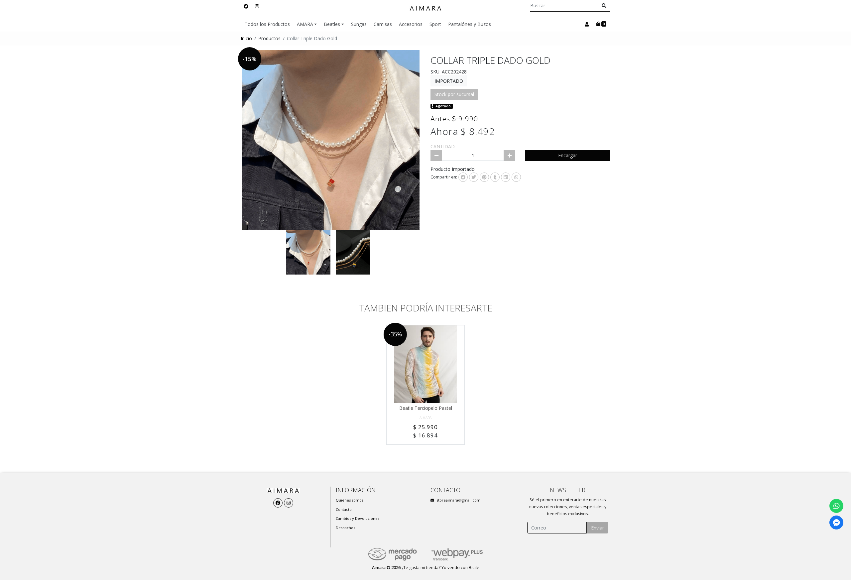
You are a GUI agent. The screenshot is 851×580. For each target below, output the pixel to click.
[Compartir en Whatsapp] (516, 177)
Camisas (383, 24)
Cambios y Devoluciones (357, 518)
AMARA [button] (305, 24)
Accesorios (411, 24)
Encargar (567, 155)
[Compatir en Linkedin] (505, 177)
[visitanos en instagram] (257, 6)
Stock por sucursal (454, 94)
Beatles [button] (332, 24)
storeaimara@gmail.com (458, 500)
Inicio (246, 38)
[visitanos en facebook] (246, 6)
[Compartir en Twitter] (473, 177)
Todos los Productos (267, 24)
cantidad (442, 146)
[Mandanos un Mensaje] (836, 522)
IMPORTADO (448, 81)
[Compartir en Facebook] (463, 177)
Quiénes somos (349, 500)
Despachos (345, 527)
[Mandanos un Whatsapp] (836, 506)
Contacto (344, 509)
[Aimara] (425, 8)
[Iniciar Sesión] (586, 24)
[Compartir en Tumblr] (495, 177)
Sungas (359, 24)
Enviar (597, 527)
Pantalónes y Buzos (469, 24)
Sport (435, 24)
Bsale (474, 567)
